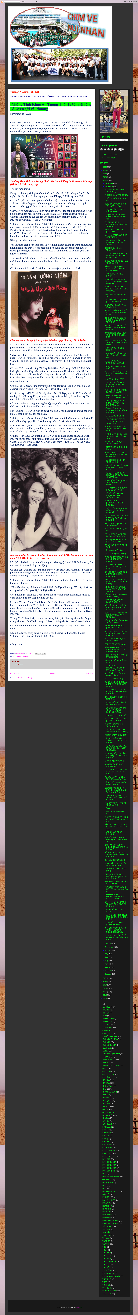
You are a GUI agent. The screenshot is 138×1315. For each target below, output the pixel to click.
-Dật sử (105, 1051)
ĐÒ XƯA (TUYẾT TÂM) (114, 679)
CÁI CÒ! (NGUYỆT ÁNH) (114, 550)
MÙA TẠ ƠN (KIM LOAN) (114, 379)
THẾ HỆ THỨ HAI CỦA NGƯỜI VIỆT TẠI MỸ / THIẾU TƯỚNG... (114, 495)
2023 (105, 177)
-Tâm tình (106, 1080)
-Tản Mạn (106, 1083)
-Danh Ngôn (107, 1048)
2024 (105, 174)
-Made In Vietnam (109, 1060)
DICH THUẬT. (107, 1183)
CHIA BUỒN (107, 1144)
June (107, 957)
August (108, 950)
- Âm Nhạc (18, 656)
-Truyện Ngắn (107, 1115)
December (109, 183)
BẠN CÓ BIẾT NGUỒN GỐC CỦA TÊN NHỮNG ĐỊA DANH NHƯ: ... (116, 574)
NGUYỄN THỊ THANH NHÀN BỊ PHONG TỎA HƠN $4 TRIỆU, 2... (116, 615)
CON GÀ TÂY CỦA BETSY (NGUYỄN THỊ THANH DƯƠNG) (115, 385)
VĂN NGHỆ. (107, 1288)
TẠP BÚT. (106, 1241)
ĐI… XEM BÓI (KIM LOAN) (115, 860)
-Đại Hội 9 (106, 1042)
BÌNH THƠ (106, 1133)
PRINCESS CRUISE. (110, 1223)
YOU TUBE (106, 1294)
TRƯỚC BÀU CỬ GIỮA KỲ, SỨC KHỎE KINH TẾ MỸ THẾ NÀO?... (116, 748)
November (109, 187)
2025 (105, 170)
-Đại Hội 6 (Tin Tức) (110, 1039)
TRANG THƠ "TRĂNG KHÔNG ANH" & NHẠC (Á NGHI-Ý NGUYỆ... (116, 876)
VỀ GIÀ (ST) (109, 808)
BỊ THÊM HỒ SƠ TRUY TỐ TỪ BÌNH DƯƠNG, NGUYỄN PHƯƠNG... (115, 930)
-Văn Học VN (107, 1124)
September (109, 947)
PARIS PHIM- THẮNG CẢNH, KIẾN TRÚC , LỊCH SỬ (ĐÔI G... (116, 889)
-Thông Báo (106, 1101)
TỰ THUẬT (106, 1279)
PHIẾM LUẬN (107, 1215)
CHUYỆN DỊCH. (108, 1150)
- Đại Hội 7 (106, 1010)
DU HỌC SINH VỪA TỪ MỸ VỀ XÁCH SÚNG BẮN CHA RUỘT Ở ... (116, 937)
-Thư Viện (106, 1103)
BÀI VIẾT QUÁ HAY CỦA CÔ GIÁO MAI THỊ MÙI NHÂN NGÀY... (116, 313)
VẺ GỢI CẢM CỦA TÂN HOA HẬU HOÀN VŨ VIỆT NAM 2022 (116, 827)
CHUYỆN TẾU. (108, 1156)
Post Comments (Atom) (25, 678)
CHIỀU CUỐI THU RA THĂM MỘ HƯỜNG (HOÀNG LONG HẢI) (116, 510)
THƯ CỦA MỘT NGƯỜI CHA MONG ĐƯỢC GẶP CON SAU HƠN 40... (116, 255)
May (107, 960)
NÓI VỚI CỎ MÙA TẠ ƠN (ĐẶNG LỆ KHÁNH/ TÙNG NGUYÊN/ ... (116, 410)
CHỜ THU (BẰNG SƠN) (114, 761)
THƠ (104, 1250)
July (106, 954)
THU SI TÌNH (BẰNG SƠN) (115, 554)
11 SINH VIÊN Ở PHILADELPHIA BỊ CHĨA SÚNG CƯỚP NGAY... (115, 668)
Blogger (79, 1307)
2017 (105, 992)
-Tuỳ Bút (105, 1118)
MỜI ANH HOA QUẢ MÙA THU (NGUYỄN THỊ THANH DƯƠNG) (116, 855)
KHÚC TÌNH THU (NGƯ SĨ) (115, 715)
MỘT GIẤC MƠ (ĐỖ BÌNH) (115, 416)
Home (52, 673)
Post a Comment (19, 665)
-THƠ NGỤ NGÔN (109, 1092)
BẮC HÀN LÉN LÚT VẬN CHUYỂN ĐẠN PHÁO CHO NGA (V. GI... (116, 847)
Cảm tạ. (105, 1139)
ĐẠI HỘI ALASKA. (109, 1168)
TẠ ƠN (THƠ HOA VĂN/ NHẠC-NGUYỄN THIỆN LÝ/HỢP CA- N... (115, 403)
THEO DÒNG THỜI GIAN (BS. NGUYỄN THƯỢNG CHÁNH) (116, 559)
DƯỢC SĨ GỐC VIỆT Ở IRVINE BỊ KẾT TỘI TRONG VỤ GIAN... (116, 289)
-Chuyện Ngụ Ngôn (109, 1036)
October (108, 944)
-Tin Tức (105, 1109)
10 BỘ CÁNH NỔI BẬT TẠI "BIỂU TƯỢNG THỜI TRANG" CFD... (115, 421)
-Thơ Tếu (106, 1095)
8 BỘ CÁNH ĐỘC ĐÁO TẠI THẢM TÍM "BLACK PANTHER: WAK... (115, 710)
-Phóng (105, 1068)
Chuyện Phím (107, 1153)
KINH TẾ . (106, 1197)
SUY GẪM (106, 1232)
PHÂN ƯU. (106, 1212)
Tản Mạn (105, 1238)
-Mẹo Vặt (105, 1063)
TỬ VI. (104, 1282)
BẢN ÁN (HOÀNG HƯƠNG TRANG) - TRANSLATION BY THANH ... (115, 904)
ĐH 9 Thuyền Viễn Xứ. (111, 1177)
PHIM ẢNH (106, 1218)
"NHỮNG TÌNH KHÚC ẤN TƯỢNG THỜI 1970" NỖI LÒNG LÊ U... (115, 429)
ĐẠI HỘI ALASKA (109, 1162)
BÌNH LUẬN (107, 1127)
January (108, 974)
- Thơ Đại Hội (107, 1027)
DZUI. (104, 1188)
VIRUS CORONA (109, 1291)
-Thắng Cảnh (107, 1086)
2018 (105, 988)
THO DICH (106, 1253)
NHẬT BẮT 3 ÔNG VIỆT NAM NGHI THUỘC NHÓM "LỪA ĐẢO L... (116, 468)
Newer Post (14, 673)
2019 (105, 985)
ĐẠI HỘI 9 (106, 1159)
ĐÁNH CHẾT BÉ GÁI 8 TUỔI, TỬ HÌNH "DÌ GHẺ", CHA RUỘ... (116, 335)
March (107, 967)
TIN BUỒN (106, 1270)
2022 (105, 180)
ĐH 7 (104, 1174)
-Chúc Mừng (107, 1033)
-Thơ (104, 1089)
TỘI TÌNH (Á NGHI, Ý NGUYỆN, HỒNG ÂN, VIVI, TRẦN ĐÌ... (116, 224)
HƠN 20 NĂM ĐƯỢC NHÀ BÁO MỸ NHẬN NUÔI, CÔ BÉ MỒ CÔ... (116, 455)
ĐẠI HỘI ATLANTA (109, 1171)
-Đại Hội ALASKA (109, 1045)
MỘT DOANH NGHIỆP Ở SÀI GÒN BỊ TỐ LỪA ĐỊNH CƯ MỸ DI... (116, 374)
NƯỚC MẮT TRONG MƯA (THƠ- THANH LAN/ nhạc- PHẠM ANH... (116, 281)
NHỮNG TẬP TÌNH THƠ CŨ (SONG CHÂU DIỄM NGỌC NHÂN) (116, 582)
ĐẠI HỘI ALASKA (109, 1165)
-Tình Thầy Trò (108, 1112)
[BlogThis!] (38, 654)
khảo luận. (106, 1194)
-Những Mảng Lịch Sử (111, 1065)
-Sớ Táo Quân (107, 1077)
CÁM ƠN (106, 1136)
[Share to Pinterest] (44, 654)
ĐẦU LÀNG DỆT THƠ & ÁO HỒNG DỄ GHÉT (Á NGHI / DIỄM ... (116, 567)
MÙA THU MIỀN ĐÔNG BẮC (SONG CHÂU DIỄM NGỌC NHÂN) (116, 917)
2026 (105, 167)
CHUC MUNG (107, 1147)
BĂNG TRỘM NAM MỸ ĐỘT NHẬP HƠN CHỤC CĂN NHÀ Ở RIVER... (115, 650)
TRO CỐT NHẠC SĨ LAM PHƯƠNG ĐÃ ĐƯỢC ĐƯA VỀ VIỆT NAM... (116, 475)
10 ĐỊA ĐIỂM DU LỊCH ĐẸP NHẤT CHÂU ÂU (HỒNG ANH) (115, 217)
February (108, 971)
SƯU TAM (106, 1229)
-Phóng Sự (106, 1071)
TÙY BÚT (106, 1285)
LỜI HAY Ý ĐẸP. (108, 1200)
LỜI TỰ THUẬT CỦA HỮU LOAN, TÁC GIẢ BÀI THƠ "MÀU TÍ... (115, 589)
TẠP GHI (105, 1244)
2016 (105, 995)
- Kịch (104, 1016)
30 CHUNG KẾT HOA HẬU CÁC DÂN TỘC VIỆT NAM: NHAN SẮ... (116, 755)
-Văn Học (106, 1121)
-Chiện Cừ (106, 1030)
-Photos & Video (108, 1074)
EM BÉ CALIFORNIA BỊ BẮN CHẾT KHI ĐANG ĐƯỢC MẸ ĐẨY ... (116, 684)
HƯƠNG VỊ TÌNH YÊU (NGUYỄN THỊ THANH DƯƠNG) (114, 503)
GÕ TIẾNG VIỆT (108, 158)
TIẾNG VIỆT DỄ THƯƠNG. (115, 644)
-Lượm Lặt (106, 1057)
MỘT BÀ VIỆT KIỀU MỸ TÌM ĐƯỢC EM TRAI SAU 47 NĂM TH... (115, 607)
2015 (105, 998)
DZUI (104, 1185)
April (107, 964)
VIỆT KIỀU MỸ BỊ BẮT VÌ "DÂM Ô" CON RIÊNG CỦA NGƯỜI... (116, 740)
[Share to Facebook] (42, 654)
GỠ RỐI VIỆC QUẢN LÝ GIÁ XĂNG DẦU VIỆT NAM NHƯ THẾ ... (116, 772)
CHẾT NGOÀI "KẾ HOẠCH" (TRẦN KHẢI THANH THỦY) (115, 243)
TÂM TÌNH (106, 1235)
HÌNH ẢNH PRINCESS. (111, 1191)
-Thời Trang (106, 1098)
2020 (105, 981)
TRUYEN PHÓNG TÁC (111, 1276)
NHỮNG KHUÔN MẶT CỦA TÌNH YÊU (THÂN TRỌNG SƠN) (116, 343)
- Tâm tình (25, 656)
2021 (105, 978)
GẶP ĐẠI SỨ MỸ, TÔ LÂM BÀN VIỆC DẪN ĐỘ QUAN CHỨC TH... (116, 692)
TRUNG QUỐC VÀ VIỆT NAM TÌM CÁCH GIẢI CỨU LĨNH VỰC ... (116, 355)
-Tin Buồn (106, 1106)
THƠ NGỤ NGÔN (109, 1262)
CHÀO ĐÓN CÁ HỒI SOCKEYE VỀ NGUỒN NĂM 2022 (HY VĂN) (114, 897)
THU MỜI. (106, 1267)
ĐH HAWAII (106, 1180)
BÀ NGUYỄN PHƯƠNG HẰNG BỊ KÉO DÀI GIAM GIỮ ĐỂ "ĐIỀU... (115, 268)
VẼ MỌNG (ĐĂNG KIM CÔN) (116, 735)
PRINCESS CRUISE (110, 1221)
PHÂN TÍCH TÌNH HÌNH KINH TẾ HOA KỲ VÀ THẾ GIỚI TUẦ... (116, 436)
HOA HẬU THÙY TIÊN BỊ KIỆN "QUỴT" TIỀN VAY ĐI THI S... (116, 840)
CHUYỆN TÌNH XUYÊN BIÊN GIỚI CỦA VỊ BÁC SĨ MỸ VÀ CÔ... (116, 819)
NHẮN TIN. (106, 1209)
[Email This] (36, 654)
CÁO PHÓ (106, 1142)
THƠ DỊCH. (106, 1256)
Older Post (89, 673)
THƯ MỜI (106, 1264)
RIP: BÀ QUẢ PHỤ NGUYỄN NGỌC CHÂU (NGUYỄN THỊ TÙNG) (116, 320)
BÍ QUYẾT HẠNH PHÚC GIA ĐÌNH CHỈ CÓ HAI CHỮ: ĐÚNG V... (116, 633)
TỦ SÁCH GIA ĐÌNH (110, 155)
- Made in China (108, 1019)
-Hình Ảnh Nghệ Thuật (111, 1054)
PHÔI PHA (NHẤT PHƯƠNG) (116, 195)
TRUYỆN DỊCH (108, 1273)
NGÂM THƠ (107, 1206)
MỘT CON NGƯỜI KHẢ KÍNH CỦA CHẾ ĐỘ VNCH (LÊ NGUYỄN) (116, 518)
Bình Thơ (106, 1130)
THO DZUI (106, 1259)
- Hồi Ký (105, 1013)
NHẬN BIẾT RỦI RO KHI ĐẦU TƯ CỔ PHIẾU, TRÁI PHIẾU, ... (116, 482)
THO (104, 1247)
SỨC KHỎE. (107, 1226)
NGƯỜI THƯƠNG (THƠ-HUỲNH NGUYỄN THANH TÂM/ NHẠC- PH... (116, 790)
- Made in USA (108, 1022)
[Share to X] (40, 654)
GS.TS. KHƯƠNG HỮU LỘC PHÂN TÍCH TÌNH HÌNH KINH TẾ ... (116, 327)
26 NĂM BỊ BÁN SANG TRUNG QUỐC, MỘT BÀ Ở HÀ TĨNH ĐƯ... (116, 797)
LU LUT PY (106, 1203)
